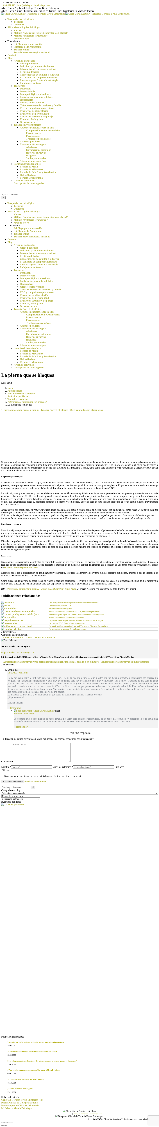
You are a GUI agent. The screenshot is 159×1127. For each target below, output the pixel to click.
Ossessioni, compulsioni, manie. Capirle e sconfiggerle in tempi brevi (41, 589)
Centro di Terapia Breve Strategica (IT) (22, 1100)
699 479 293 (9, 5)
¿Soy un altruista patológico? (20, 1089)
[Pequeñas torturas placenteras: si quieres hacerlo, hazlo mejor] (12, 620)
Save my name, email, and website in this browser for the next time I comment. (43, 776)
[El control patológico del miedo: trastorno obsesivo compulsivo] (20, 614)
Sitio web (119, 767)
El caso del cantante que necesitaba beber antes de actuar (32, 1051)
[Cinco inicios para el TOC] (5, 605)
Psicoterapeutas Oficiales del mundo (20, 1105)
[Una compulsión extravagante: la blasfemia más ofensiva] (7, 602)
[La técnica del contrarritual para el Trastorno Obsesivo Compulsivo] (16, 626)
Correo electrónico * (63, 767)
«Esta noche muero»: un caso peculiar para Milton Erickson (33, 1070)
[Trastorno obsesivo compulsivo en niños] (8, 617)
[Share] (5, 1122)
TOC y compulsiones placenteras (85, 410)
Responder (15, 708)
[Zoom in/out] (12, 1122)
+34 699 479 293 (64, 1113)
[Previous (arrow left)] (2, 1125)
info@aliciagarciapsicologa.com (33, 5)
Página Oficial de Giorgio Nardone (19, 1102)
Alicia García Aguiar (44, 710)
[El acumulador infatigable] (8, 608)
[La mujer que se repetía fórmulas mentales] (11, 629)
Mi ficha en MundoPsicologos (16, 1108)
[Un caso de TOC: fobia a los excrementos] (9, 623)
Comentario (7, 761)
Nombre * (6, 767)
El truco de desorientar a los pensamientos (25, 1079)
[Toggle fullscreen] (8, 1122)
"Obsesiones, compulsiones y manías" (21, 410)
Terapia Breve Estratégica (54, 410)
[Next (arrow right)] (5, 1125)
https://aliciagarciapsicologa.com (18, 652)
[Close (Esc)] (2, 1122)
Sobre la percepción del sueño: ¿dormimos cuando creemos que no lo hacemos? (42, 1061)
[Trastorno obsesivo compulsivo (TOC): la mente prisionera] (18, 611)
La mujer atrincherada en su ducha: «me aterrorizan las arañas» (35, 1042)
